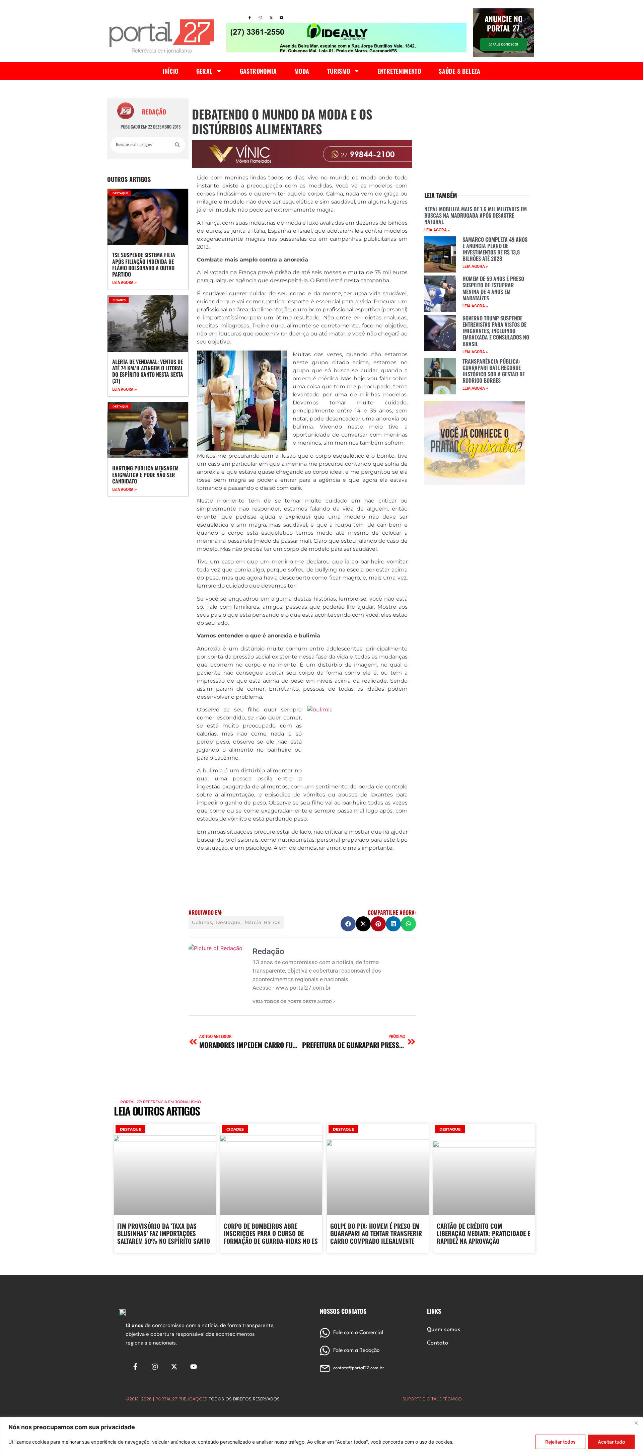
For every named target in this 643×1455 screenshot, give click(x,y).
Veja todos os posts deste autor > (294, 1002)
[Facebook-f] (249, 17)
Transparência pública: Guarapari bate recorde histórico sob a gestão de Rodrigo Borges (493, 371)
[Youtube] (281, 17)
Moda (301, 71)
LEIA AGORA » (124, 282)
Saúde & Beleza (460, 71)
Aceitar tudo (611, 1442)
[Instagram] (260, 17)
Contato (437, 1343)
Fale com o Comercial (358, 1332)
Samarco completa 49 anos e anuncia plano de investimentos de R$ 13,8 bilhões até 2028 (494, 249)
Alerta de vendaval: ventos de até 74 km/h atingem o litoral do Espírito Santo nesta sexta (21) (147, 371)
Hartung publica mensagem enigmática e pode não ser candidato (145, 474)
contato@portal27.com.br (358, 1368)
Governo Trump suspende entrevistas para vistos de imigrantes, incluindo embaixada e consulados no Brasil (495, 331)
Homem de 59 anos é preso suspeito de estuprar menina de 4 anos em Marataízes (493, 288)
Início (170, 71)
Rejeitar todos (560, 1442)
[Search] (177, 145)
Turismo (338, 71)
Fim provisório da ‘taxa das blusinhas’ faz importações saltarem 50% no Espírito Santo (163, 1233)
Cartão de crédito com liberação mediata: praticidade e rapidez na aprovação (483, 1233)
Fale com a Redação (356, 1350)
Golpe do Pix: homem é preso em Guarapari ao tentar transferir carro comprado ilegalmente (376, 1233)
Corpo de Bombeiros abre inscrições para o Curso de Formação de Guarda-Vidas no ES (271, 1233)
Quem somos (443, 1329)
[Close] (636, 1423)
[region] (321, 1436)
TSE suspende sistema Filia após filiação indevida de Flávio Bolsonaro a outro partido (143, 264)
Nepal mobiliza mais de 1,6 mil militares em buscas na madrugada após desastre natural (475, 215)
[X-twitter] (271, 17)
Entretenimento (399, 71)
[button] (348, 923)
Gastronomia (258, 71)
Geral (204, 71)
